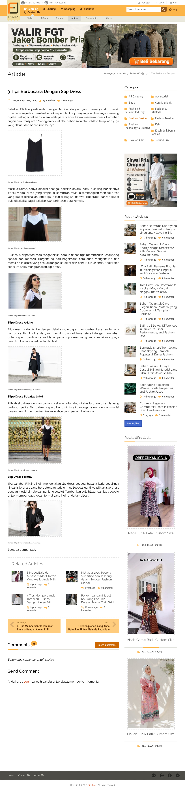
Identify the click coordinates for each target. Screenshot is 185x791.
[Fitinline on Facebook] (170, 775)
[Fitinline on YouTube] (154, 775)
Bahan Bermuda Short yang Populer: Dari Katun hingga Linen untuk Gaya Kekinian (158, 229)
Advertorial (161, 96)
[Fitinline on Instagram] (162, 775)
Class (109, 18)
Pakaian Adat (136, 140)
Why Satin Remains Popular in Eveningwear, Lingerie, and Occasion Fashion (158, 270)
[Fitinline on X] (178, 775)
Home (11, 775)
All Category (135, 96)
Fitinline (92, 785)
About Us (88, 9)
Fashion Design (137, 73)
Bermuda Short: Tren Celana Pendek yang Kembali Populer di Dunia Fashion (158, 351)
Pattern (59, 18)
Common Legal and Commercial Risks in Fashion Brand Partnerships (158, 407)
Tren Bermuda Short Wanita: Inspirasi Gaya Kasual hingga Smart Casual (158, 288)
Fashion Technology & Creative (137, 126)
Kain (157, 124)
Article (74, 18)
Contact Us (33, 12)
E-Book (44, 18)
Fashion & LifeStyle (159, 110)
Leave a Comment (107, 644)
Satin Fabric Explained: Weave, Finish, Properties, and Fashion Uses (157, 388)
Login (27, 681)
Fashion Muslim (164, 118)
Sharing (51, 9)
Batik (131, 102)
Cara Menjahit (163, 102)
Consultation (92, 18)
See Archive (133, 423)
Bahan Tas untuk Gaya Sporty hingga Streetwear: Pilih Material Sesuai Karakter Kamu (157, 249)
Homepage (109, 73)
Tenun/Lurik (161, 140)
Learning (32, 9)
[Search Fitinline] (164, 9)
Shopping (69, 9)
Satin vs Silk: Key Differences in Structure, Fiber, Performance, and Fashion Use (158, 331)
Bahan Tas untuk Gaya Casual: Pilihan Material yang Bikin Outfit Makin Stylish (158, 369)
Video (30, 18)
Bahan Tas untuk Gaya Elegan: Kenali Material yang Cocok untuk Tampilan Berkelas (158, 309)
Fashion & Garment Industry (134, 110)
